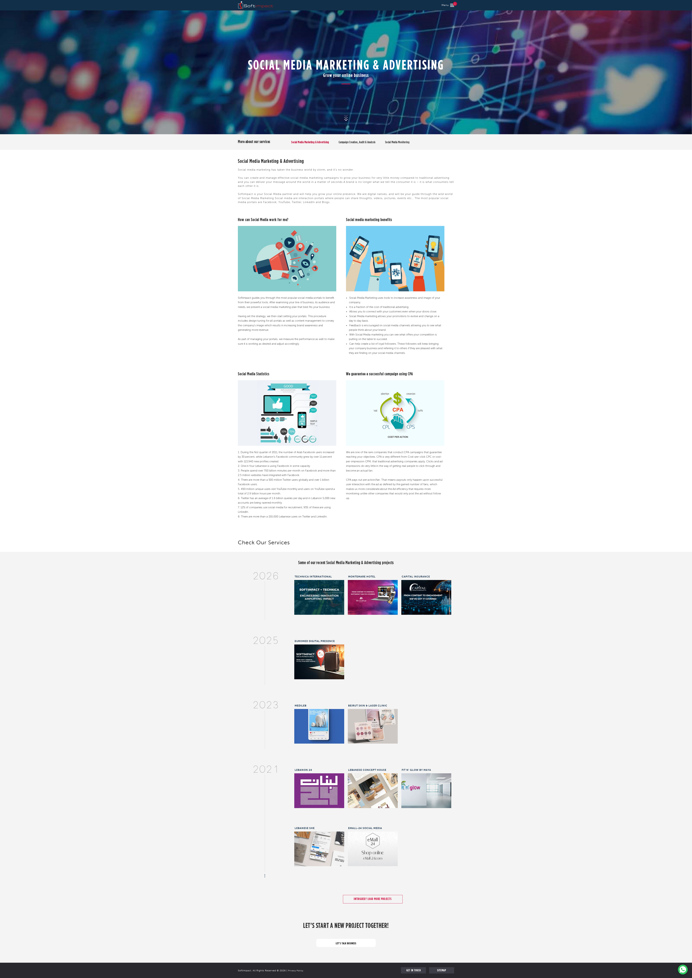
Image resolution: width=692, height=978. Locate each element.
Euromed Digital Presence (315, 641)
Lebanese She (305, 828)
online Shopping (373, 846)
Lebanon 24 (303, 769)
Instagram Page (319, 788)
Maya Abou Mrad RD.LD (426, 788)
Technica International (313, 576)
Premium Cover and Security (426, 595)
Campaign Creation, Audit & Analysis (357, 142)
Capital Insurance (416, 576)
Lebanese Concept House (367, 769)
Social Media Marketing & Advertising (310, 142)
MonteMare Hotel (362, 576)
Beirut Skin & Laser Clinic (367, 705)
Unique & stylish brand (319, 846)
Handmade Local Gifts (372, 788)
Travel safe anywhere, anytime (319, 659)
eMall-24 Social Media (365, 828)
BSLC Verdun (373, 723)
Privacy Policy (295, 971)
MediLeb (301, 705)
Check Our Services (264, 543)
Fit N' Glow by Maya (416, 769)
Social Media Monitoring (397, 142)
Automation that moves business (319, 596)
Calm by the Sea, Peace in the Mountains (373, 596)
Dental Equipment (319, 723)
